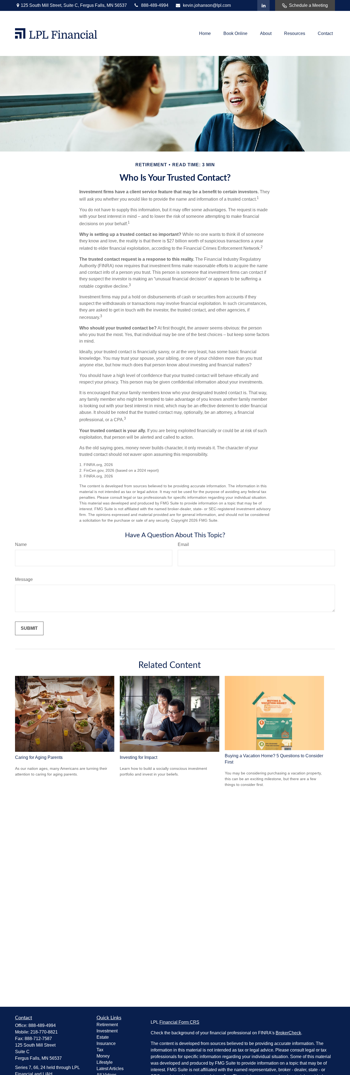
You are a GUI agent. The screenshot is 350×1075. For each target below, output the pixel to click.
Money (103, 1056)
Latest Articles (110, 1068)
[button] (205, 33)
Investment (107, 1031)
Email (183, 544)
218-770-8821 (44, 1032)
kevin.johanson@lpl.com (207, 5)
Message (24, 579)
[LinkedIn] (263, 5)
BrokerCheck (288, 1033)
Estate (103, 1037)
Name (21, 544)
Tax (100, 1049)
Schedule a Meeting (308, 5)
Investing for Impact (138, 757)
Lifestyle (105, 1062)
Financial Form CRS (179, 1022)
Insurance (106, 1043)
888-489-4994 (154, 5)
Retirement (107, 1024)
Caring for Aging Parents (39, 757)
